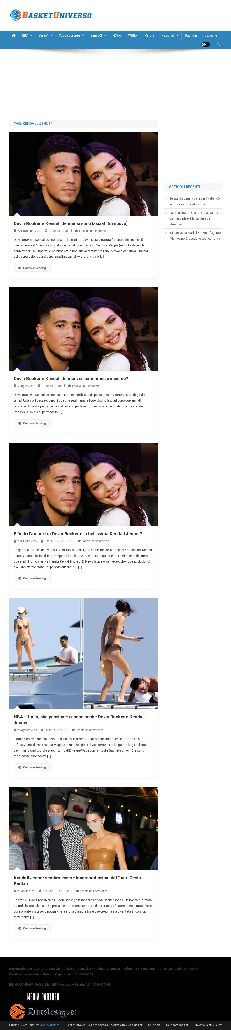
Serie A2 (96, 35)
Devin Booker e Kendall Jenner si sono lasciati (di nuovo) (71, 223)
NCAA (117, 35)
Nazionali (167, 35)
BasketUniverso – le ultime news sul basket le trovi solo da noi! (105, 1025)
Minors (149, 35)
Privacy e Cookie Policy (208, 1025)
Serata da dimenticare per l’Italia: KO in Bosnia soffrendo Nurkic (194, 201)
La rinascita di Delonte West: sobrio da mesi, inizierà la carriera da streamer (193, 218)
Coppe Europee (69, 35)
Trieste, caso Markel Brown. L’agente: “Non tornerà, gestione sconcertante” (195, 235)
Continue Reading (34, 268)
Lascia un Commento (92, 230)
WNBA (132, 35)
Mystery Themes (49, 1025)
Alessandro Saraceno (59, 541)
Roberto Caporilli (60, 230)
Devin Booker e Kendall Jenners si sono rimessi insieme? (71, 378)
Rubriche (191, 35)
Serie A (43, 35)
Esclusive (211, 35)
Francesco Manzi (56, 730)
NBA (25, 35)
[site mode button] (205, 44)
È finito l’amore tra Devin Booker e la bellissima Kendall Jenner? (78, 533)
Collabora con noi (177, 1025)
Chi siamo (154, 1025)
